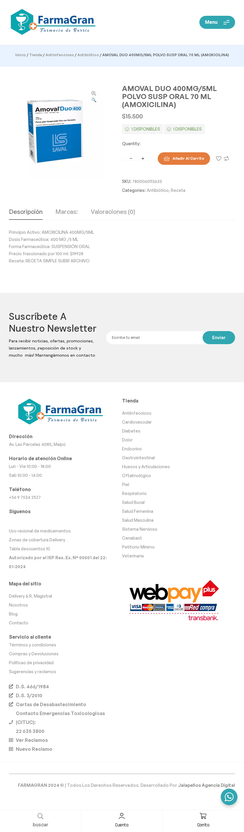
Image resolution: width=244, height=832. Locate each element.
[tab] (26, 214)
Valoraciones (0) (113, 212)
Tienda (35, 55)
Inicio (20, 55)
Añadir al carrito (188, 158)
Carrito (203, 825)
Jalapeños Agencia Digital (206, 785)
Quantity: (131, 143)
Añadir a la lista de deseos (218, 158)
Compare (226, 158)
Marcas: (66, 212)
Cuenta (121, 825)
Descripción (26, 212)
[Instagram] (25, 520)
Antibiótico (88, 55)
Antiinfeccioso (60, 55)
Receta (178, 190)
